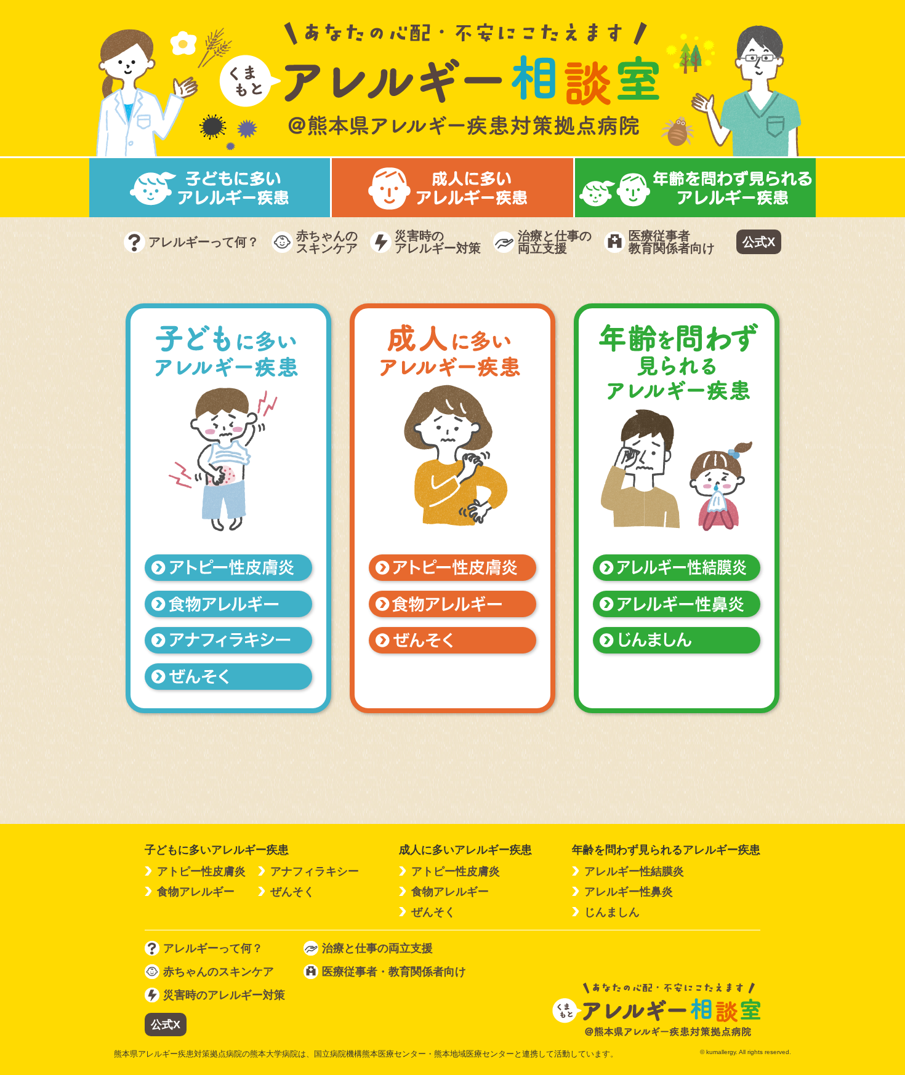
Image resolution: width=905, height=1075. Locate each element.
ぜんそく (292, 891)
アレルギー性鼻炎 (628, 891)
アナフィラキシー (314, 871)
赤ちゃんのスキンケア (327, 242)
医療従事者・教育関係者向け (394, 971)
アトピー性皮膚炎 (201, 871)
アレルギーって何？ (203, 242)
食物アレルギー (196, 891)
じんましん (612, 911)
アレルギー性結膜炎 (634, 871)
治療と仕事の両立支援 (555, 242)
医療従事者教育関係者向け (672, 242)
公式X (758, 242)
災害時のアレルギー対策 (438, 242)
